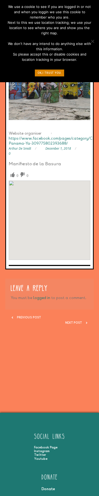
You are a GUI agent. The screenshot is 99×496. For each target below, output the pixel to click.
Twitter (40, 455)
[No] (92, 43)
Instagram (42, 451)
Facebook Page (46, 447)
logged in (41, 297)
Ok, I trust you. (49, 73)
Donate (48, 488)
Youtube (41, 459)
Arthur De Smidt (20, 148)
